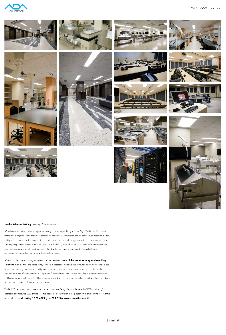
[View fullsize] (30, 35)
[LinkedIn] (108, 320)
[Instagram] (113, 320)
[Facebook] (117, 320)
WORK (193, 7)
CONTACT (216, 7)
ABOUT (204, 7)
